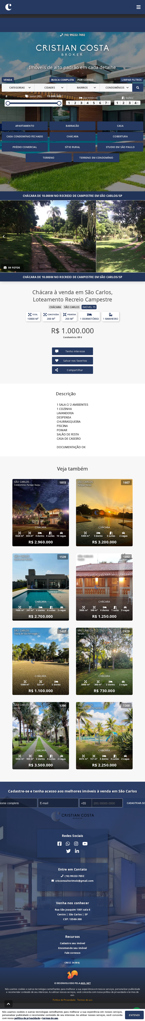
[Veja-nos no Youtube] (85, 843)
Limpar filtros (132, 79)
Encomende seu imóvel (72, 947)
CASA (120, 125)
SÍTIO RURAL (72, 147)
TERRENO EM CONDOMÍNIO (96, 157)
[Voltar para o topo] (8, 1003)
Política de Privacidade (64, 999)
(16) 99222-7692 (74, 35)
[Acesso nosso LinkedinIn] (77, 851)
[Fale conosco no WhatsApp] (68, 843)
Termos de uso (84, 999)
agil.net (86, 983)
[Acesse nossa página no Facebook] (59, 843)
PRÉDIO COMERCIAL (25, 147)
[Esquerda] (3, 236)
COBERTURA (120, 136)
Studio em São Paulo (120, 147)
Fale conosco (73, 952)
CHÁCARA (72, 136)
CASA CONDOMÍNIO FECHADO (25, 136)
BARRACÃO (72, 125)
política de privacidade (27, 1018)
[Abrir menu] (138, 7)
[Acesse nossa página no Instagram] (76, 843)
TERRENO (48, 157)
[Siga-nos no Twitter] (68, 851)
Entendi (134, 1015)
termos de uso (50, 1018)
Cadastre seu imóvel (72, 943)
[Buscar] (137, 88)
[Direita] (141, 236)
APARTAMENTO (24, 125)
